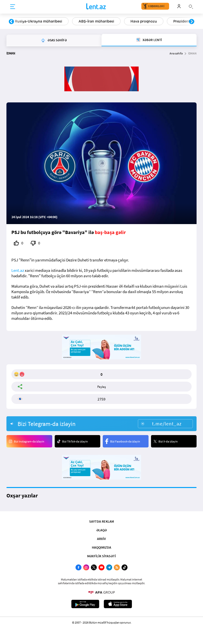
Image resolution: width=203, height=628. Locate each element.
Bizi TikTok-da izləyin (75, 441)
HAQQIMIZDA (101, 547)
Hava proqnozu (143, 21)
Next (192, 22)
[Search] (191, 6)
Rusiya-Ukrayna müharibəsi (38, 21)
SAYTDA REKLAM (101, 521)
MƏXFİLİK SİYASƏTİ (101, 556)
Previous (11, 22)
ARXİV (101, 538)
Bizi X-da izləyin (168, 441)
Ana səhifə (176, 53)
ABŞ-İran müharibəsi (96, 21)
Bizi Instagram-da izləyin (29, 441)
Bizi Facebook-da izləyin (125, 441)
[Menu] (12, 6)
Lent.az (17, 270)
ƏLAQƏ (101, 530)
